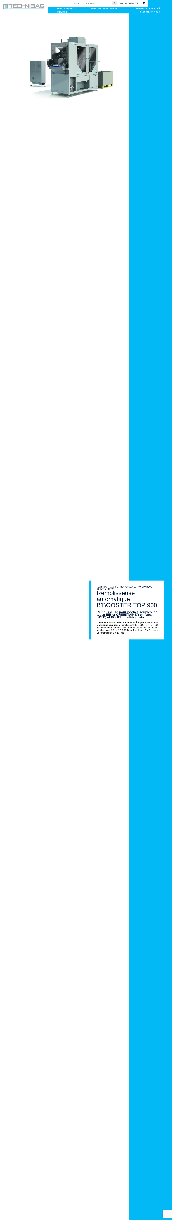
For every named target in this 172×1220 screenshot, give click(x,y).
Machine (114, 587)
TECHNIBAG (102, 587)
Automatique (145, 587)
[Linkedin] (143, 3)
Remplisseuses (128, 587)
